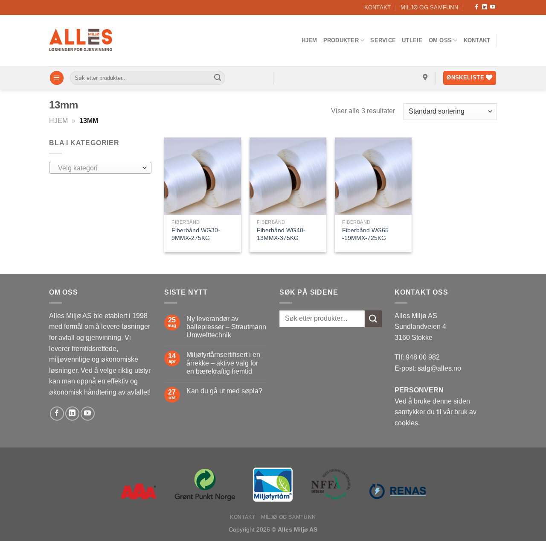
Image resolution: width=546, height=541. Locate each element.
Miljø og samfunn (429, 7)
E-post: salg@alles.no (428, 368)
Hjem (309, 40)
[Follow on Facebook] (476, 7)
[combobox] (100, 168)
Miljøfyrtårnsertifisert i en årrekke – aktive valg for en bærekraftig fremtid (223, 362)
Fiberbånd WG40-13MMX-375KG (281, 234)
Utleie (412, 40)
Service (383, 40)
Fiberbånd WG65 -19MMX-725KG (365, 234)
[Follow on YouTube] (492, 7)
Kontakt (377, 7)
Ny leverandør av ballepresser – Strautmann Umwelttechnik (226, 327)
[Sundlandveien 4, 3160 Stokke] (426, 78)
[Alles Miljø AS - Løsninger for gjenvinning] (81, 40)
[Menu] (57, 78)
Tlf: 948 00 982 (417, 357)
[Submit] (217, 78)
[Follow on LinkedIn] (484, 7)
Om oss (440, 40)
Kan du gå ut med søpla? (224, 391)
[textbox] (98, 168)
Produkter (341, 40)
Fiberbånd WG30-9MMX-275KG (195, 234)
